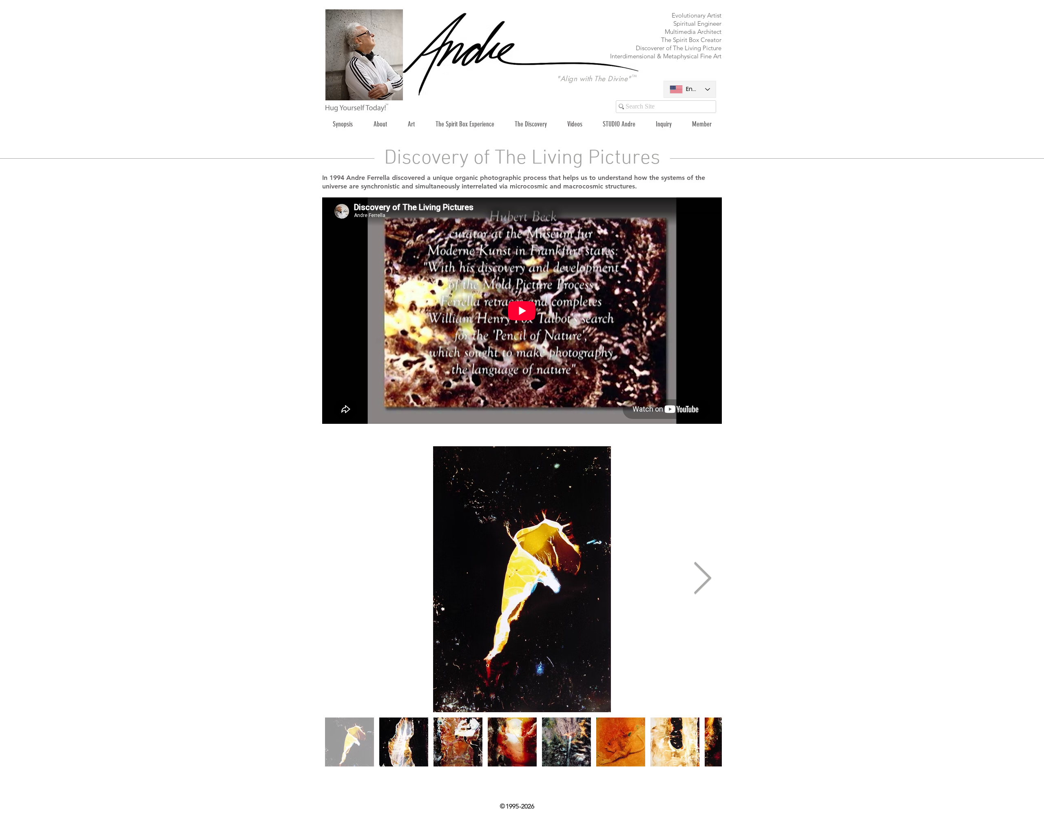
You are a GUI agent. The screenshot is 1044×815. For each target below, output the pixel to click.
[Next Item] (702, 579)
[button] (411, 124)
